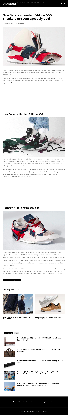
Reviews (16, 333)
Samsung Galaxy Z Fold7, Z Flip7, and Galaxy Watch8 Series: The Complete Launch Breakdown (37, 373)
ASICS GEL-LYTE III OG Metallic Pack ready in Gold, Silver (48, 318)
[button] (34, 46)
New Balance (12, 83)
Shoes (18, 280)
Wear (4, 11)
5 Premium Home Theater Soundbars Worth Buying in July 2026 (40, 362)
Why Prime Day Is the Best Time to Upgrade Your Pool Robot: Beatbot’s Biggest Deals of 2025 (38, 384)
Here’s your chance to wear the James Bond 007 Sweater (16, 318)
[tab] (8, 333)
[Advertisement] (34, 97)
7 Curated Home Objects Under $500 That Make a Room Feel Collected (39, 339)
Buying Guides (9, 333)
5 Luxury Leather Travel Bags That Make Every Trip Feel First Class (38, 350)
